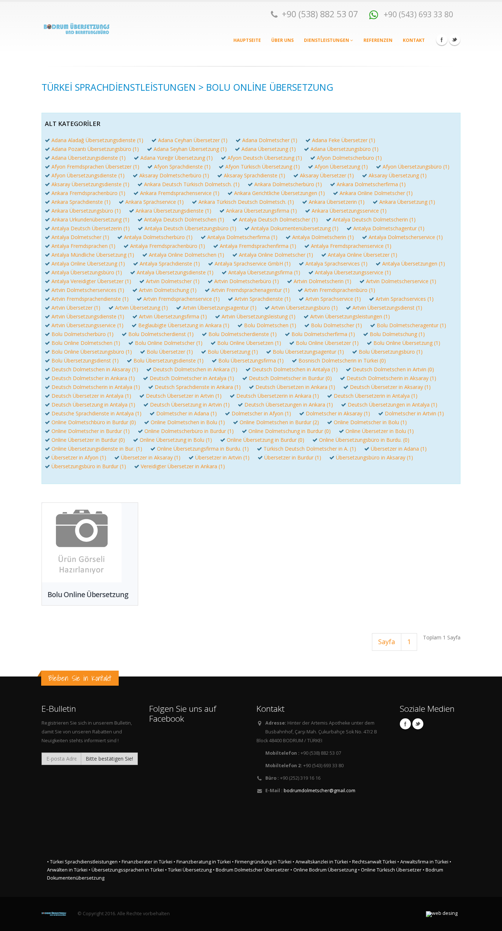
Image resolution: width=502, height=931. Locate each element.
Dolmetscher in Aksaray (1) (338, 413)
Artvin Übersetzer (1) (75, 307)
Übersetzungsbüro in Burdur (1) (88, 466)
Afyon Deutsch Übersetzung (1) (264, 157)
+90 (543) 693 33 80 (417, 14)
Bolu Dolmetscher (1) (336, 325)
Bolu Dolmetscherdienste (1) (242, 334)
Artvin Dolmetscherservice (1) (401, 281)
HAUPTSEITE (247, 40)
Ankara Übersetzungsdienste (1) (173, 210)
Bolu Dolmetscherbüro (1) (82, 334)
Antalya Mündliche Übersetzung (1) (92, 254)
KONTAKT (414, 40)
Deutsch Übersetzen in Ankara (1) (295, 386)
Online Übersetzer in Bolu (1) (379, 430)
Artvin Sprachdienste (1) (262, 298)
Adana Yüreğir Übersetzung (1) (176, 157)
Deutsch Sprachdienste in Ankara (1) (198, 386)
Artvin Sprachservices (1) (405, 298)
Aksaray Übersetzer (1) (327, 175)
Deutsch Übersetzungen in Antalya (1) (392, 404)
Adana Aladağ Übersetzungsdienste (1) (97, 140)
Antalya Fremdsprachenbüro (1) (167, 245)
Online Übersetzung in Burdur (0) (265, 439)
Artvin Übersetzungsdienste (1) (87, 316)
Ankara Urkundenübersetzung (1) (90, 219)
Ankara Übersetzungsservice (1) (349, 210)
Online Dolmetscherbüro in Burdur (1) (189, 430)
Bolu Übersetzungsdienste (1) (168, 360)
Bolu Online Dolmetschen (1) (85, 342)
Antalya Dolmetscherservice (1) (406, 237)
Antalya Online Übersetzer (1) (362, 254)
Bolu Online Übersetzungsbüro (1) (91, 351)
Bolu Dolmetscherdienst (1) (161, 334)
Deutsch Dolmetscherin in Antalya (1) (95, 386)
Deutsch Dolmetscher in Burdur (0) (290, 378)
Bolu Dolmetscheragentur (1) (411, 325)
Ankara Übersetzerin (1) (337, 201)
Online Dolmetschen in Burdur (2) (279, 422)
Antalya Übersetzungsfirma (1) (264, 272)
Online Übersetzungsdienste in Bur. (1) (96, 448)
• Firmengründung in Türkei (261, 862)
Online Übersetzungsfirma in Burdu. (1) (203, 448)
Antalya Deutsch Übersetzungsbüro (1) (190, 228)
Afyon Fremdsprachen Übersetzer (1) (95, 166)
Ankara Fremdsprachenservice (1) (179, 193)
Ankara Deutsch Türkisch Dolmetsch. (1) (192, 184)
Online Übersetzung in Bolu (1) (176, 439)
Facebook (441, 39)
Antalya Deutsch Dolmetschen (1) (184, 219)
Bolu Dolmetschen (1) (270, 325)
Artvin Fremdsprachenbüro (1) (339, 289)
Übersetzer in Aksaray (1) (150, 457)
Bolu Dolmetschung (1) (397, 334)
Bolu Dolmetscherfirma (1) (323, 334)
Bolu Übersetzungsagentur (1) (308, 351)
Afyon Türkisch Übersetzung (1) (262, 166)
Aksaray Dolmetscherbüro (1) (174, 175)
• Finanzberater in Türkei (145, 862)
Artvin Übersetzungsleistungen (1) (350, 316)
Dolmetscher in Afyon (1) (261, 413)
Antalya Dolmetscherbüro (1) (158, 237)
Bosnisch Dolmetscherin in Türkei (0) (342, 360)
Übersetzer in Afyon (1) (78, 457)
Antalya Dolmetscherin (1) (323, 237)
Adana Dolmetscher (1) (269, 140)
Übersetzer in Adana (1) (399, 448)
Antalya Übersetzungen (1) (413, 263)
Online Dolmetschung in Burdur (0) (289, 430)
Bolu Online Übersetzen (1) (249, 342)
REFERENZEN (377, 40)
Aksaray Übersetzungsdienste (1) (90, 184)
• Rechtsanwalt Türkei (372, 862)
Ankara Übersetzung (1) (407, 201)
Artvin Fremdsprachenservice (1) (181, 298)
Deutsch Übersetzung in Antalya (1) (93, 404)
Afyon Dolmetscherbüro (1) (349, 157)
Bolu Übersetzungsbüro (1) (391, 351)
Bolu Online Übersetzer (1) (327, 342)
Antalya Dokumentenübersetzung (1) (294, 228)
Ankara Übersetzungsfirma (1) (261, 210)
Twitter (454, 39)
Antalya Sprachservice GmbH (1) (253, 263)
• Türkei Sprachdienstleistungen (82, 862)
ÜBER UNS (282, 40)
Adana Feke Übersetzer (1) (343, 140)
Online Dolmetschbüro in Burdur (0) (93, 422)
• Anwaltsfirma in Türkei (422, 862)
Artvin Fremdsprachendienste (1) (90, 298)
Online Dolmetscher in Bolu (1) (370, 422)
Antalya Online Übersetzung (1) (88, 263)
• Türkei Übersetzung (188, 870)
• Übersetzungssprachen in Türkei (126, 870)
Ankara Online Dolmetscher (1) (376, 193)
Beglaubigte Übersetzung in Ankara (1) (183, 325)
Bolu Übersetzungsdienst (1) (85, 360)
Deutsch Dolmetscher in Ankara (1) (93, 378)
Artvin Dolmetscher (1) (173, 281)
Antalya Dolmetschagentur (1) (388, 228)
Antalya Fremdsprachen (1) (83, 245)
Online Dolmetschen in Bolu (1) (188, 422)
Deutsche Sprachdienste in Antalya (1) (96, 413)
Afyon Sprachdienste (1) (182, 166)
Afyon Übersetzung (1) (341, 166)
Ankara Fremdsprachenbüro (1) (88, 193)
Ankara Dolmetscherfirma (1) (371, 184)
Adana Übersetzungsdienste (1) (88, 157)
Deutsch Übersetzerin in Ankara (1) (277, 395)
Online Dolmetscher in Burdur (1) (90, 430)
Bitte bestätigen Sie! (109, 758)
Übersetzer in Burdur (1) (292, 457)
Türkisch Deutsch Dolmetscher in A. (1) (309, 448)
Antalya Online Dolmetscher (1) (276, 254)
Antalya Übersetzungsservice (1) (353, 272)
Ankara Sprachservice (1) (154, 201)
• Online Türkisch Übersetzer (390, 870)
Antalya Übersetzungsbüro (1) (86, 272)
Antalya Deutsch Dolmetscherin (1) (374, 219)
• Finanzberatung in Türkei (202, 862)
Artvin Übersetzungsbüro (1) (304, 307)
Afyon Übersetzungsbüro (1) (416, 166)
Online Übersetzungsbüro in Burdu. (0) (364, 439)
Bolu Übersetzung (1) (233, 351)
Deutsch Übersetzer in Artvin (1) (184, 395)
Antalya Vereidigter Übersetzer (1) (91, 281)
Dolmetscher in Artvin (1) (414, 413)
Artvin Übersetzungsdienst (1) (387, 307)
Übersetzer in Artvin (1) (222, 457)
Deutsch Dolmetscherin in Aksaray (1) (391, 378)
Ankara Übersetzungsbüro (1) (86, 210)
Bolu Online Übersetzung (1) (406, 342)
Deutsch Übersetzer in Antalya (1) (91, 395)
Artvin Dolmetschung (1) (168, 289)
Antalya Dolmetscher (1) (80, 237)
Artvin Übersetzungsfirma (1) (173, 316)
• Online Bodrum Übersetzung (323, 870)
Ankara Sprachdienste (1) (81, 201)
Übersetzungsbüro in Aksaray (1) (374, 457)
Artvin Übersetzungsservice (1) (87, 325)
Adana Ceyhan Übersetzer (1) (192, 140)
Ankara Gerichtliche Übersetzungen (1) (279, 193)
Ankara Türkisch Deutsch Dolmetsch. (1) (246, 201)
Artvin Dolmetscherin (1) (322, 281)
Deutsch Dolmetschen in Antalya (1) (295, 369)
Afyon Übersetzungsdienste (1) (88, 175)
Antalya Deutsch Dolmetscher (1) (278, 219)
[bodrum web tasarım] (442, 914)
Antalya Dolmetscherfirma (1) (242, 237)
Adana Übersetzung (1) (268, 148)
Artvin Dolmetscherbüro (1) (246, 281)
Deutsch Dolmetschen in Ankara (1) (195, 369)
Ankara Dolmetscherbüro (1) (288, 184)
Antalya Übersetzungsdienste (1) (175, 272)
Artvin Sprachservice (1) (333, 298)
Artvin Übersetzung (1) (141, 307)
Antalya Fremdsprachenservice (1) (351, 245)
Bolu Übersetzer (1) (170, 351)
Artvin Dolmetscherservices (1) (87, 289)
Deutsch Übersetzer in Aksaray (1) (390, 386)
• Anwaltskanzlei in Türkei (320, 862)
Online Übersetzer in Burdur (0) (88, 439)
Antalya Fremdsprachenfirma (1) (258, 245)
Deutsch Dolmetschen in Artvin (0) (393, 369)
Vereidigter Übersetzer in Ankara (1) (183, 466)
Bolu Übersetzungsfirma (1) (251, 360)
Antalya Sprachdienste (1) (170, 263)
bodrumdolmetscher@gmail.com (319, 790)
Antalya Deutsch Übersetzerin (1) (90, 228)
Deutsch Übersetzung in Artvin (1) (190, 404)
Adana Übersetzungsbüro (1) (345, 148)
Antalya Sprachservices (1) (336, 263)
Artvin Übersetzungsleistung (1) (258, 316)
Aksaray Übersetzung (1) (398, 175)
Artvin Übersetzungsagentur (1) (220, 307)
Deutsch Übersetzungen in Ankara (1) (288, 404)
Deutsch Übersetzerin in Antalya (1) (375, 395)
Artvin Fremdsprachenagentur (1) (250, 289)
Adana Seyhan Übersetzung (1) (190, 148)
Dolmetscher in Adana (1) (186, 413)
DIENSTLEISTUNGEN (327, 40)
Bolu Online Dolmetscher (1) (168, 342)
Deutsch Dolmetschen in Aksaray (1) (94, 369)
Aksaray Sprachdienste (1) (254, 175)
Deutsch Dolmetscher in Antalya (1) (192, 378)
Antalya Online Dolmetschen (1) (186, 254)
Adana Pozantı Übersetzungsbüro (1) (95, 148)
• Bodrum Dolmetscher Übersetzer (251, 870)
